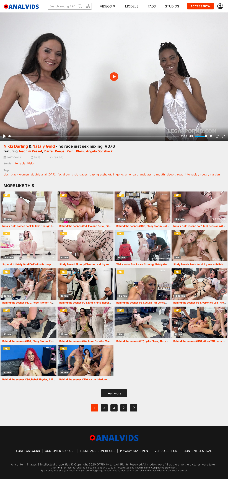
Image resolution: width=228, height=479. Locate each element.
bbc (6, 174)
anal (142, 174)
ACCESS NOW (200, 6)
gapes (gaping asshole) (95, 174)
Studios (172, 6)
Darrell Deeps (54, 151)
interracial (191, 174)
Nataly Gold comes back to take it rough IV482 (30, 225)
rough (204, 174)
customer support (60, 451)
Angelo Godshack (99, 151)
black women (20, 174)
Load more (114, 393)
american (131, 174)
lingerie (118, 174)
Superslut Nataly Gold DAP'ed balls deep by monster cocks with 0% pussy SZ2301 (52, 264)
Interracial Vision (24, 163)
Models (131, 6)
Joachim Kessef (30, 151)
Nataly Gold (43, 146)
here (59, 467)
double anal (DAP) (43, 174)
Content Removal (198, 451)
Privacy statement (135, 451)
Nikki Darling (16, 146)
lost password (28, 451)
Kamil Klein (75, 151)
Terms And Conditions (97, 451)
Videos (106, 6)
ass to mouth (156, 174)
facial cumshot (67, 174)
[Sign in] (220, 6)
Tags (152, 6)
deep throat (175, 174)
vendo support (167, 451)
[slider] (93, 136)
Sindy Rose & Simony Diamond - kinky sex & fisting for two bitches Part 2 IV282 (107, 264)
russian (215, 174)
